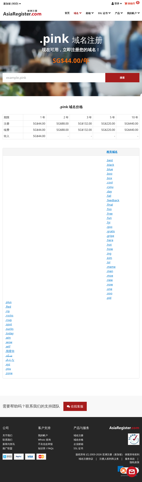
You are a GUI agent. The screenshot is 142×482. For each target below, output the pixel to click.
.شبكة (8, 355)
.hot (109, 245)
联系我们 (7, 439)
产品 (118, 13)
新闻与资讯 (9, 444)
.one (109, 289)
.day (109, 191)
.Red (8, 307)
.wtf (7, 346)
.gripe (110, 236)
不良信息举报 (45, 444)
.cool (109, 182)
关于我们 (7, 435)
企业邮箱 (78, 444)
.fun (109, 218)
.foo (109, 209)
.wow (8, 342)
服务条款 (130, 458)
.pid (108, 298)
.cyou (109, 187)
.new (109, 280)
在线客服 (76, 406)
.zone (8, 373)
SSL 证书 (103, 13)
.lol (108, 262)
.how (109, 249)
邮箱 (88, 13)
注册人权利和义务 (109, 458)
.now (109, 284)
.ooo (109, 293)
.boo (109, 174)
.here (109, 240)
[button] (12, 3)
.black (110, 165)
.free (109, 214)
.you (8, 369)
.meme (111, 267)
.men (109, 271)
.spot (8, 324)
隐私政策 (134, 462)
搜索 (122, 77)
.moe (109, 276)
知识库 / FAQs (46, 448)
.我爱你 (9, 351)
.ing (108, 253)
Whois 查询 (44, 439)
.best (109, 160)
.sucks (9, 329)
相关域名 (112, 152)
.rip (7, 311)
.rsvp (8, 320)
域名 (76, 13)
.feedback (112, 200)
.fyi (108, 222)
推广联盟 (7, 448)
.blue (109, 169)
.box (109, 178)
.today (9, 333)
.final (109, 205)
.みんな (9, 360)
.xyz (7, 364)
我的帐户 (132, 13)
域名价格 (78, 439)
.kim (109, 258)
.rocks (9, 315)
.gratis (110, 231)
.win (8, 338)
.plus (8, 302)
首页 (67, 13)
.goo (109, 227)
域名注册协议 (86, 458)
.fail (108, 196)
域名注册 (78, 435)
